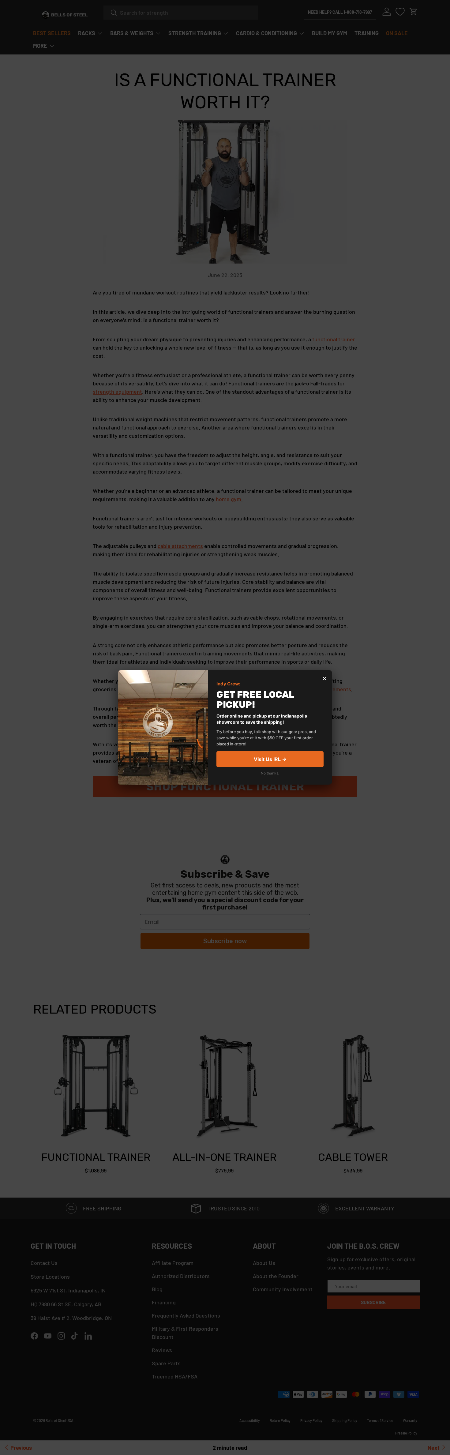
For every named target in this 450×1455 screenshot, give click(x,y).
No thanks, (270, 773)
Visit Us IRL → (270, 759)
